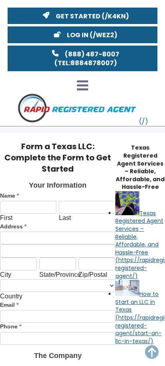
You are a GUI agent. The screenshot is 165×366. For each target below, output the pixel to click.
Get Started (78, 16)
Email (9, 305)
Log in (78, 35)
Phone (10, 326)
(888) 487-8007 (92, 54)
